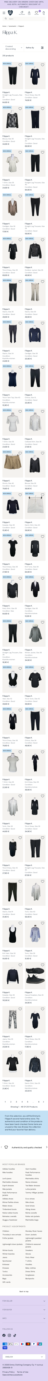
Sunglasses (29, 1275)
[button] (44, 13)
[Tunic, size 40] (35, 892)
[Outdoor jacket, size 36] (35, 250)
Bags (4, 1278)
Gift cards (6, 1282)
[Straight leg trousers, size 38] (35, 207)
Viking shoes (30, 1209)
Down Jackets (31, 1235)
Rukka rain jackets (32, 1216)
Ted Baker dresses (32, 1185)
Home (4, 26)
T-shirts (28, 1261)
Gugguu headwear (9, 1220)
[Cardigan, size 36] (35, 589)
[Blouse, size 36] (12, 119)
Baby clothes (30, 1268)
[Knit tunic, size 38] (35, 547)
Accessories (7, 1275)
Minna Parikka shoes (10, 1202)
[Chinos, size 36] (35, 721)
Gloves (28, 1254)
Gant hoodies (30, 1169)
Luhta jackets (30, 1189)
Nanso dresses (31, 1182)
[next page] (43, 1102)
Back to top (24, 1291)
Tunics (5, 1271)
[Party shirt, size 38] (12, 589)
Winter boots (7, 1250)
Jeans (4, 1257)
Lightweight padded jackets (33, 1239)
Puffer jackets (7, 1238)
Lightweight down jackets (12, 1244)
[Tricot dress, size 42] (12, 848)
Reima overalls (31, 1213)
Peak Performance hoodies (32, 1173)
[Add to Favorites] (20, 65)
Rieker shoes (7, 1206)
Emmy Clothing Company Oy (21, 1365)
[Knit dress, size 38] (35, 762)
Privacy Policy (8, 1372)
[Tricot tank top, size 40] (12, 378)
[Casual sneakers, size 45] (35, 975)
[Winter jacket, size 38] (35, 633)
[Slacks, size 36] (12, 292)
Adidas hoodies (8, 1169)
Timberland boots (9, 1209)
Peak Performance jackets (9, 1194)
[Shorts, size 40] (12, 464)
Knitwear (5, 1264)
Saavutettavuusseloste (12, 1375)
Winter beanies (8, 1254)
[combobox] (24, 19)
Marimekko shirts (32, 1178)
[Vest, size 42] (12, 679)
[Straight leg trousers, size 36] (12, 75)
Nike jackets (7, 1189)
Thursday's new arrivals (11, 1235)
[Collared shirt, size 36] (35, 422)
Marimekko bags (31, 1220)
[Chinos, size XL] (35, 378)
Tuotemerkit (12, 26)
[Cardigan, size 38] (12, 207)
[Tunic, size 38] (12, 806)
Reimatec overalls (9, 1216)
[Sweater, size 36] (12, 505)
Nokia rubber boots (10, 1213)
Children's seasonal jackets (33, 1245)
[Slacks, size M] (12, 892)
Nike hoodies (7, 1172)
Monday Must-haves (33, 1231)
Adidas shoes (7, 1199)
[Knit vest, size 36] (12, 934)
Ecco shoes (30, 1199)
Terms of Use (22, 1372)
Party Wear (29, 1257)
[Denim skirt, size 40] (35, 505)
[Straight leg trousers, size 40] (35, 119)
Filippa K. (21, 26)
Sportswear (7, 1261)
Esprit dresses (8, 1185)
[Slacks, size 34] (12, 334)
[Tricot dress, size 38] (12, 547)
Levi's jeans (6, 1178)
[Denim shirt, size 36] (35, 1063)
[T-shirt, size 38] (12, 163)
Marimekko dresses (10, 1182)
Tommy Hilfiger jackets (34, 1193)
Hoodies (28, 1264)
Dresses (5, 1268)
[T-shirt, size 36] (12, 422)
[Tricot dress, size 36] (35, 75)
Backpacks (29, 1278)
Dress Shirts (30, 1271)
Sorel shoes (30, 1206)
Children (5, 1231)
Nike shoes (29, 1202)
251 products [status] (8, 55)
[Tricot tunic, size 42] (35, 679)
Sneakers (29, 1250)
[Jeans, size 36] (12, 1019)
